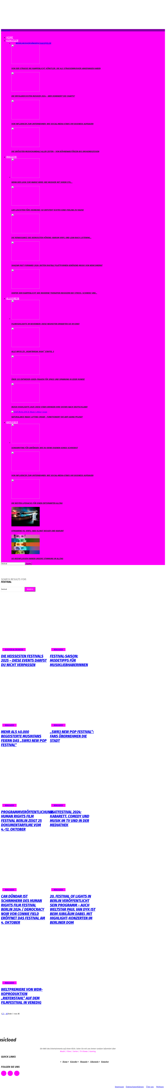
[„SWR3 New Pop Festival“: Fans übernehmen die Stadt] (73, 700)
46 (7, 1014)
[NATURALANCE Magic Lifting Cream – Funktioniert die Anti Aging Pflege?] (29, 412)
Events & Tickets (14, 649)
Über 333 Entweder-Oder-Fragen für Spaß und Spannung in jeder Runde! (48, 379)
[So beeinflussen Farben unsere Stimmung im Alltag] (25, 553)
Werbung (160, 1087)
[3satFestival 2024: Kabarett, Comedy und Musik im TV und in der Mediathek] (73, 780)
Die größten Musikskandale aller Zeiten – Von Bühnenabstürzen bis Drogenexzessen (55, 151)
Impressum (119, 1087)
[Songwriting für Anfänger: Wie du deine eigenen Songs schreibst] (25, 442)
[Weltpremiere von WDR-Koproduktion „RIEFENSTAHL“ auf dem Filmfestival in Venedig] (24, 958)
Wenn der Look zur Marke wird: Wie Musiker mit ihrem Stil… (41, 182)
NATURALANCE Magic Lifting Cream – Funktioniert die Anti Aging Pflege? (47, 417)
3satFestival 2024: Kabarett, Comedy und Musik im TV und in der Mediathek (69, 818)
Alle (13, 43)
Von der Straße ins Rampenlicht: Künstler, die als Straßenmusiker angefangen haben (56, 68)
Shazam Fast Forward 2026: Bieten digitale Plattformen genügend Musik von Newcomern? (57, 265)
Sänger (34, 43)
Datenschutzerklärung (135, 1087)
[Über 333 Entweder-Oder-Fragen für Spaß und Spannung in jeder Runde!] (25, 374)
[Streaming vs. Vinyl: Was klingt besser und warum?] (25, 526)
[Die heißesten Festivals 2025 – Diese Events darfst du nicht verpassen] (24, 624)
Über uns (150, 1087)
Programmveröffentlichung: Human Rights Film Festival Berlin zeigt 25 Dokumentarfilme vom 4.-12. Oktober (27, 820)
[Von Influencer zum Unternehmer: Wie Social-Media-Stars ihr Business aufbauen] (25, 119)
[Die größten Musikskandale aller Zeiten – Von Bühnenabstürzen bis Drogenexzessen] (25, 146)
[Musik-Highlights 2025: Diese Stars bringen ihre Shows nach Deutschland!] (25, 402)
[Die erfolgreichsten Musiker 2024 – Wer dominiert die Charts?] (25, 91)
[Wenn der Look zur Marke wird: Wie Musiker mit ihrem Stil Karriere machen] (25, 177)
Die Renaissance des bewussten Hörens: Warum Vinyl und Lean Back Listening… (51, 237)
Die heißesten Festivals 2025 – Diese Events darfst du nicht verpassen (24, 660)
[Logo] (1, 32)
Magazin (11, 156)
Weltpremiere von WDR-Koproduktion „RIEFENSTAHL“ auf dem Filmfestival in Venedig (22, 996)
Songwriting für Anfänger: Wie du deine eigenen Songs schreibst (44, 448)
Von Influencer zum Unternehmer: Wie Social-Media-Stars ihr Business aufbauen (52, 124)
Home (9, 37)
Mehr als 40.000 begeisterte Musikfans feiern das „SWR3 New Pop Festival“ (24, 738)
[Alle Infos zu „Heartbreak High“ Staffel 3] (25, 346)
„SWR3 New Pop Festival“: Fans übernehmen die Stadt (72, 736)
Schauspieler (44, 43)
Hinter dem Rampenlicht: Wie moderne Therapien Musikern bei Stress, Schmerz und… (54, 293)
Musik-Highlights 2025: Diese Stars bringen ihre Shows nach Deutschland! (49, 407)
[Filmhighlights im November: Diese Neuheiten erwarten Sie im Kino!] (25, 319)
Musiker (26, 43)
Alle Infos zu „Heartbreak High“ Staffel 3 (32, 351)
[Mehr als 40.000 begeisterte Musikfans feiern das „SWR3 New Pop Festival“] (24, 700)
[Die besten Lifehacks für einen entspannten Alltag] (25, 498)
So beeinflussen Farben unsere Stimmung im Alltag (37, 558)
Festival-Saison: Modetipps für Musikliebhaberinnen (69, 660)
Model (19, 43)
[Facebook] (3, 1073)
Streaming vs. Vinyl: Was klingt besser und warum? (37, 531)
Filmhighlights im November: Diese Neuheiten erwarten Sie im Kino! (45, 324)
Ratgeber (12, 422)
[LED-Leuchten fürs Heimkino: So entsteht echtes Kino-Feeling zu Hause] (25, 205)
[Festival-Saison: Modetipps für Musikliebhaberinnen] (73, 624)
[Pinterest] (10, 1073)
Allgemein (12, 298)
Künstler (12, 40)
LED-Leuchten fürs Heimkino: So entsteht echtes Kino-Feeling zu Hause (47, 210)
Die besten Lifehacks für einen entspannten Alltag (37, 503)
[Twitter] (16, 1073)
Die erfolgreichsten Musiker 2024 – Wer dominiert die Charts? (43, 96)
